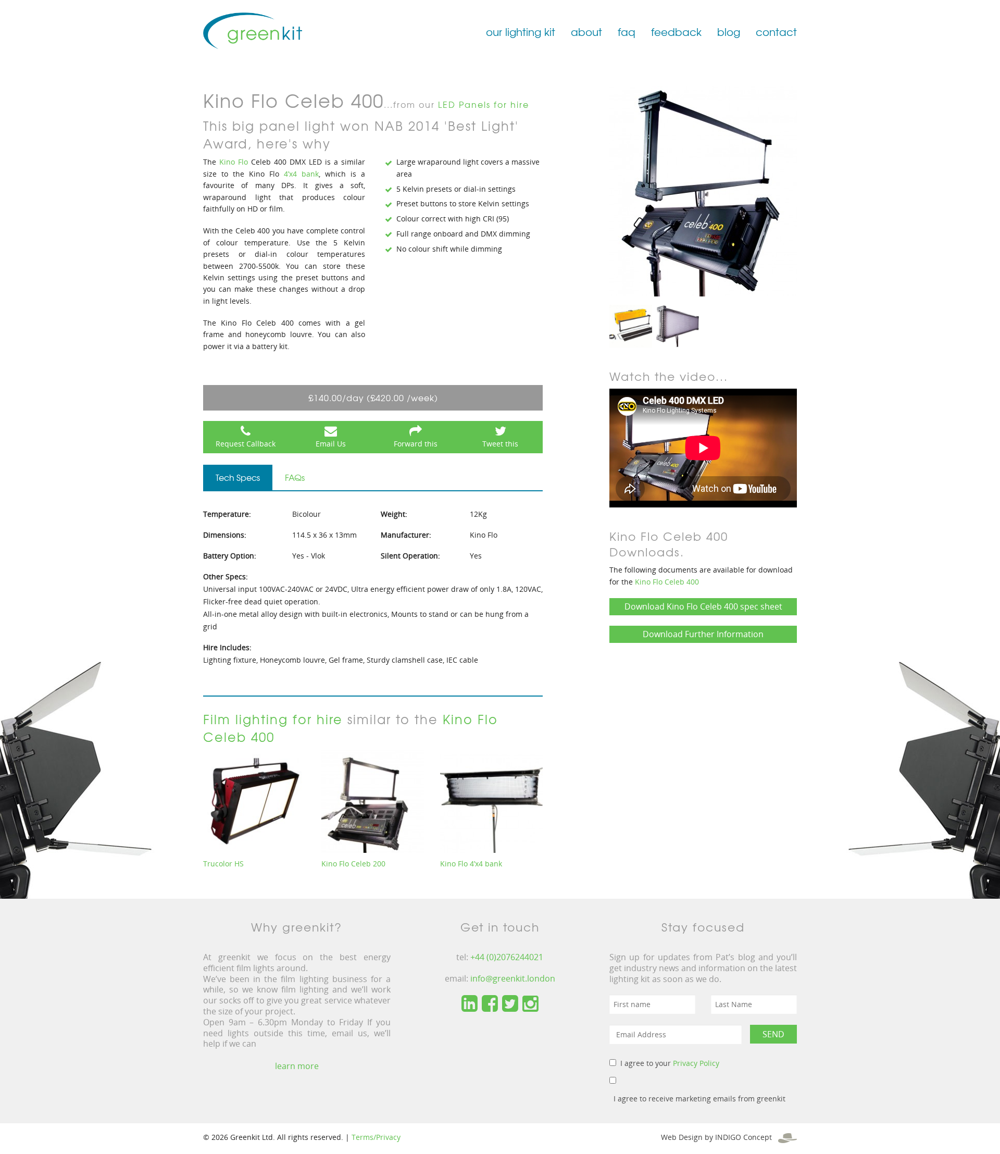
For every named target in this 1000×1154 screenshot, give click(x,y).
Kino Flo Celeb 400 (667, 582)
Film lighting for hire (273, 719)
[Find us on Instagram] (530, 1004)
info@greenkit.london (512, 978)
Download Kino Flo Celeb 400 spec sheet (703, 606)
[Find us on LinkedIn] (469, 1004)
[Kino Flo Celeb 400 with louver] (677, 325)
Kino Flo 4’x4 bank (471, 863)
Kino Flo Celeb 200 (353, 863)
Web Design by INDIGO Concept (719, 1137)
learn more (297, 1066)
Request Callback (246, 444)
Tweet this (500, 444)
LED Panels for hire (483, 104)
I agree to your (669, 1063)
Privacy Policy (696, 1063)
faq (626, 31)
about (586, 31)
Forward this (416, 444)
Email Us (331, 444)
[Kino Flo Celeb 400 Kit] (630, 325)
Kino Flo (233, 162)
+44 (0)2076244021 (506, 957)
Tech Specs (238, 477)
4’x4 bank (299, 174)
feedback (676, 31)
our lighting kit (520, 31)
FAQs (295, 477)
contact (776, 31)
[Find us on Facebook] (490, 1004)
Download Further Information (703, 634)
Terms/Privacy (376, 1137)
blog (728, 31)
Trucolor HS (223, 863)
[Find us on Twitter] (510, 1004)
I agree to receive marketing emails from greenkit (699, 1098)
